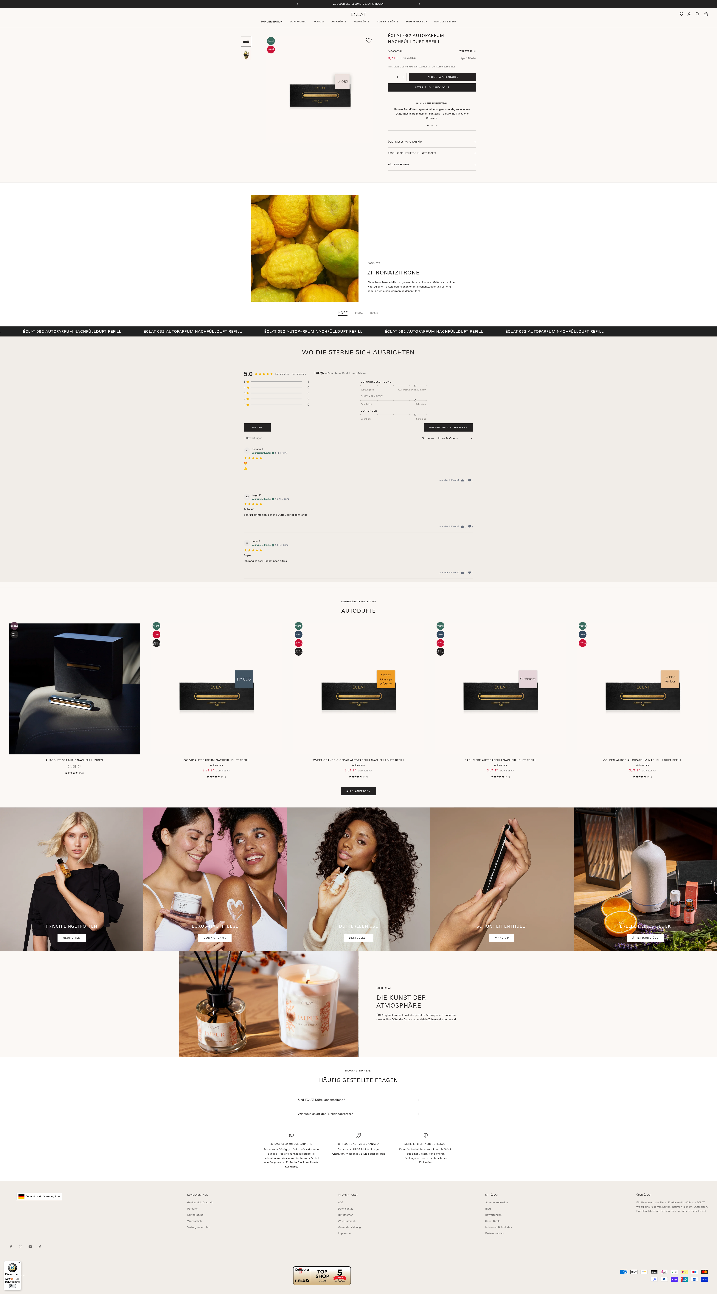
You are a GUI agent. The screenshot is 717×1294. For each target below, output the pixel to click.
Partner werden (494, 1233)
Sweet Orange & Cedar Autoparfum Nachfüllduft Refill (358, 760)
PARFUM (319, 21)
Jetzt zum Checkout (432, 87)
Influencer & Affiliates (498, 1227)
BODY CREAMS (215, 937)
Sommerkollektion (496, 1202)
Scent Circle (492, 1220)
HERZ (359, 312)
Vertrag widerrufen (198, 1227)
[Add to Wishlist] (369, 41)
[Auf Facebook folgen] (11, 1246)
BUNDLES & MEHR (445, 21)
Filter (257, 427)
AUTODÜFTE (338, 21)
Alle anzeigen (358, 791)
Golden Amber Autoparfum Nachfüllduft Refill (642, 760)
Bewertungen (493, 1214)
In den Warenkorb (443, 76)
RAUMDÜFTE (361, 21)
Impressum (345, 1233)
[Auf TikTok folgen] (40, 1246)
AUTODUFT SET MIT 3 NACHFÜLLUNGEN (74, 760)
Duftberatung (195, 1214)
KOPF (343, 312)
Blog (488, 1208)
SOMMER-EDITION (272, 21)
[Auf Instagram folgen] (20, 1246)
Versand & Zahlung (349, 1227)
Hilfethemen (345, 1214)
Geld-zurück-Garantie (200, 1202)
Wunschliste (195, 1220)
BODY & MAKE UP (416, 21)
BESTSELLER (358, 937)
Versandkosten (410, 66)
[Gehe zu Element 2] (246, 55)
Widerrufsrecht (347, 1220)
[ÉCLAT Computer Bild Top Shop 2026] (322, 1275)
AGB (340, 1202)
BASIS (374, 312)
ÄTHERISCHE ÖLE (645, 937)
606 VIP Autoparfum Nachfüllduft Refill (216, 760)
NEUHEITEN (72, 937)
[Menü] (19, 1263)
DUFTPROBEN (298, 21)
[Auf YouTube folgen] (30, 1246)
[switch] (12, 1286)
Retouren (192, 1208)
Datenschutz (345, 1208)
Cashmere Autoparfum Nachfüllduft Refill (500, 760)
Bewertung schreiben (448, 427)
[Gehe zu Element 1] (246, 41)
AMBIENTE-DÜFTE (387, 21)
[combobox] (39, 1196)
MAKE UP (502, 937)
